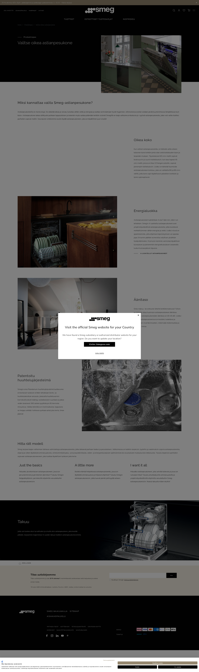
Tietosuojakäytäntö (109, 660)
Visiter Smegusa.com (99, 344)
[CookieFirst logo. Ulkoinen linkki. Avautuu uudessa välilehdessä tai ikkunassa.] (2, 662)
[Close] (138, 315)
